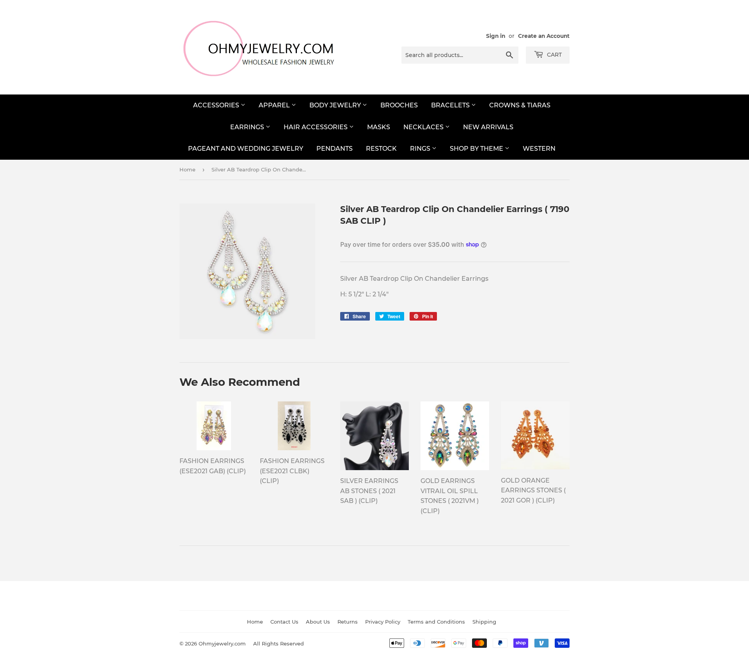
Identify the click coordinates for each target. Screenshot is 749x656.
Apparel (275, 105)
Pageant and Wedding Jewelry (245, 148)
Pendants (334, 148)
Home (187, 169)
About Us (318, 622)
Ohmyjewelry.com (222, 643)
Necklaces (424, 127)
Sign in (495, 36)
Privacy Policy (382, 622)
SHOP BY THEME (477, 148)
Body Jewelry (335, 105)
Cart (553, 54)
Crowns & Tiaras (519, 105)
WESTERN (539, 148)
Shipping (484, 622)
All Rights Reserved (278, 643)
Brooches (399, 105)
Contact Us (284, 622)
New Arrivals (488, 127)
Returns (347, 622)
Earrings (248, 127)
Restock (381, 148)
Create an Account (544, 36)
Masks (378, 127)
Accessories (217, 105)
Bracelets (451, 105)
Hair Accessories (316, 127)
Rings (421, 148)
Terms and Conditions (436, 622)
